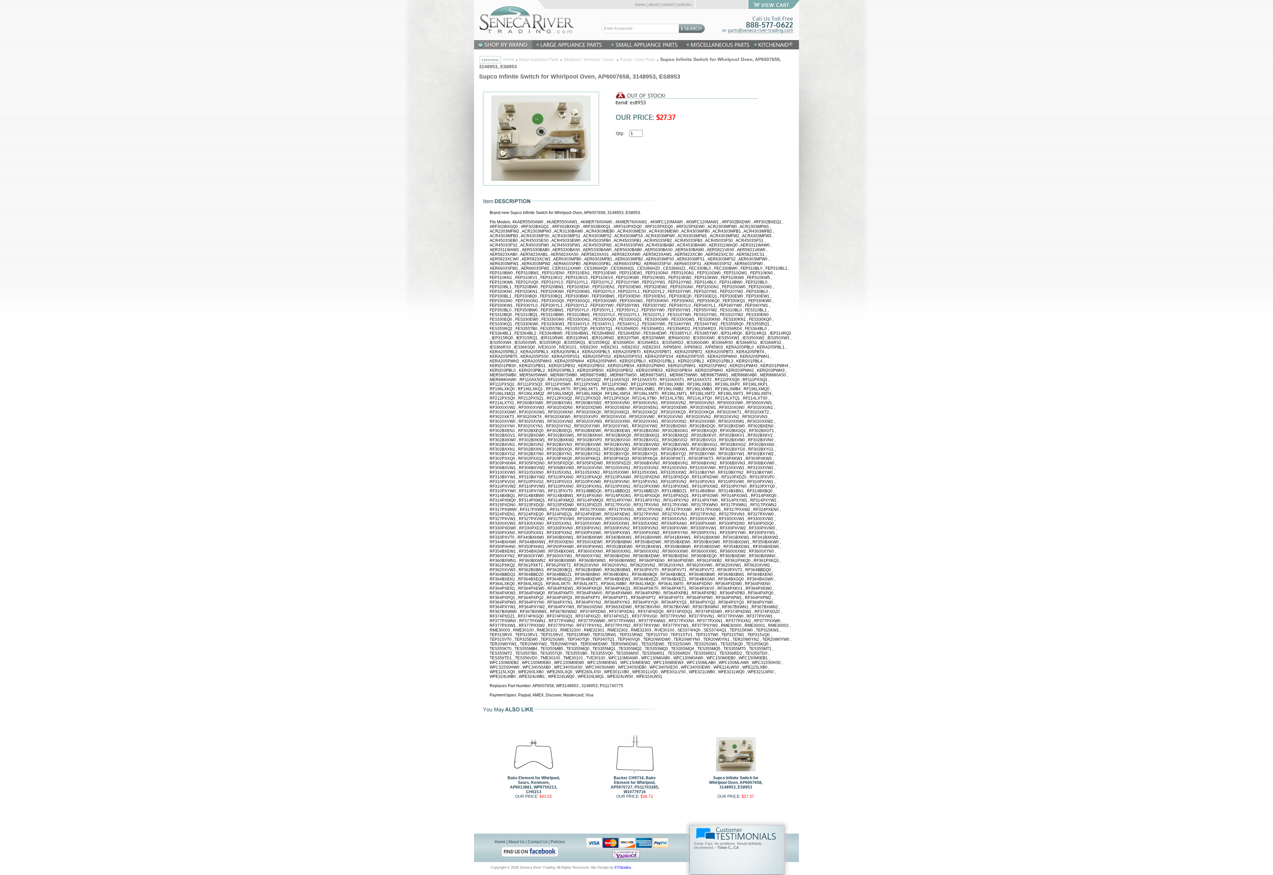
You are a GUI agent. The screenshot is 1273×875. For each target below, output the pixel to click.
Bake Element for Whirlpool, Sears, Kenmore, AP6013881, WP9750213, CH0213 (534, 785)
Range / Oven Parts (637, 59)
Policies (558, 842)
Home (508, 59)
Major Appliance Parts (539, 59)
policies (685, 4)
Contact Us (538, 842)
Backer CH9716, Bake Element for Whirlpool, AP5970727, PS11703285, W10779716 (635, 785)
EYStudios (623, 867)
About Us (516, 842)
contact (668, 4)
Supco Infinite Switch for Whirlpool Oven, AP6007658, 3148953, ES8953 (735, 783)
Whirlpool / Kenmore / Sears (589, 59)
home (640, 4)
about (653, 4)
